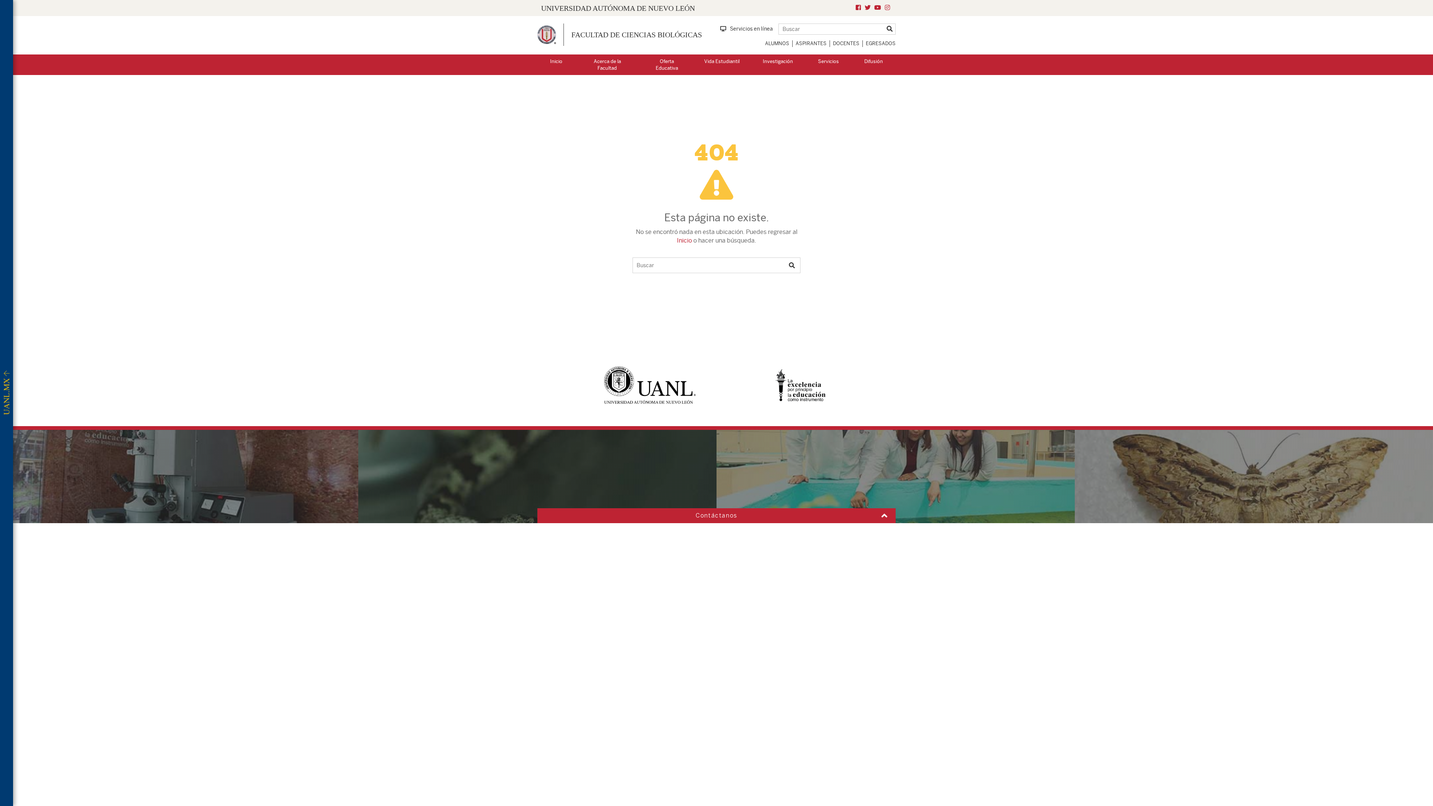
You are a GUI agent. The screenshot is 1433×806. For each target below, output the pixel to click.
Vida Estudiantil (722, 61)
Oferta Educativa (667, 65)
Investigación (778, 61)
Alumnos (777, 43)
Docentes (846, 43)
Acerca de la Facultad (607, 65)
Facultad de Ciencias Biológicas (636, 35)
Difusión (873, 61)
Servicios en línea (751, 29)
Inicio (556, 61)
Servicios (828, 61)
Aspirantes (811, 43)
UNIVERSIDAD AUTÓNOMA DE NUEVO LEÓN (618, 8)
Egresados (881, 43)
